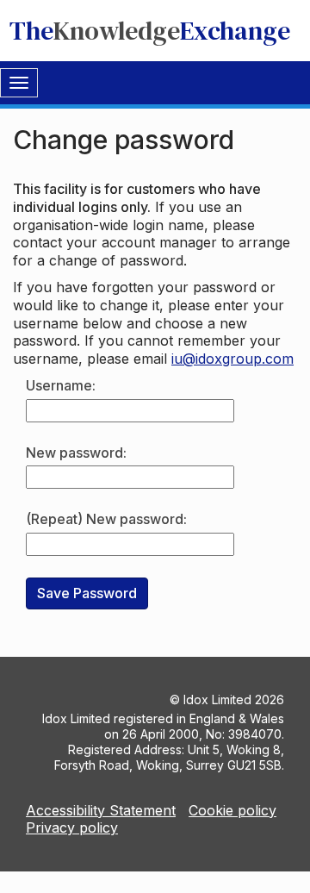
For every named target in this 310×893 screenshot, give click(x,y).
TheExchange (149, 30)
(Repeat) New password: (106, 519)
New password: (76, 452)
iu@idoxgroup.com (232, 358)
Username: (61, 385)
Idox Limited (217, 699)
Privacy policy (72, 827)
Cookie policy (232, 810)
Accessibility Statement (101, 810)
